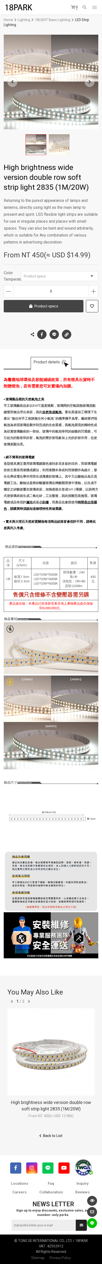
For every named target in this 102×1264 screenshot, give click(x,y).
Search (85, 7)
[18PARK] (18, 7)
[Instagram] (31, 1168)
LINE (54, 334)
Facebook (42, 334)
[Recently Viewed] (92, 1201)
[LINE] (47, 1168)
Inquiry (82, 1183)
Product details (46, 362)
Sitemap (38, 1258)
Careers (19, 1192)
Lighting (24, 20)
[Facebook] (15, 1168)
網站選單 (94, 7)
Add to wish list (92, 306)
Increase (93, 291)
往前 (12, 1001)
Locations (19, 1183)
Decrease (8, 291)
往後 (29, 1001)
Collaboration (51, 1192)
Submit (81, 1225)
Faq (51, 1183)
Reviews (82, 1192)
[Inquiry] (92, 1212)
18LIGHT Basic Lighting (52, 20)
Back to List (52, 1135)
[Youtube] (64, 1168)
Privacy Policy (60, 1258)
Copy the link (66, 334)
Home (8, 20)
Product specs (35, 276)
